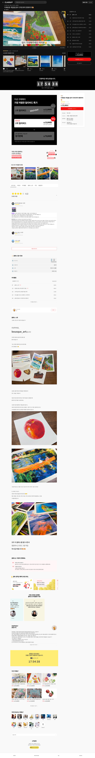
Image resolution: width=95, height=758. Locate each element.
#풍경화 (17, 5)
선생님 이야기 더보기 (33, 644)
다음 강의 (61, 47)
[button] (79, 14)
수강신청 (79, 59)
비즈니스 (37, 719)
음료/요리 (25, 727)
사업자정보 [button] (80, 755)
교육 (25, 719)
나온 (16, 240)
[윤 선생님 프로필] (54, 627)
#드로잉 (13, 5)
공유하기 (80, 63)
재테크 (31, 719)
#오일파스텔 (6, 5)
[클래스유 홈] (8, 2)
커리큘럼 (34, 47)
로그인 (90, 2)
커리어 (37, 727)
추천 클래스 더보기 (33, 705)
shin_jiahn (17, 232)
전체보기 (43, 727)
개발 (43, 719)
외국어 (19, 719)
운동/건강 (49, 719)
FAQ (58, 755)
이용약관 (14, 755)
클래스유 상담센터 (35, 747)
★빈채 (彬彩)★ (18, 203)
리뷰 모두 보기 (34, 248)
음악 (14, 719)
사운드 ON (62, 13)
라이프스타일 (31, 728)
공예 (55, 719)
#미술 (10, 5)
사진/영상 (19, 727)
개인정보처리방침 (36, 755)
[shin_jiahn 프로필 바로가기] (13, 234)
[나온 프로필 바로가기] (13, 242)
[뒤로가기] (3, 2)
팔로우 (7, 9)
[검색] (45, 2)
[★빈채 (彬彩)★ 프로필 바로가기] (13, 204)
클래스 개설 (85, 2)
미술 (14, 727)
